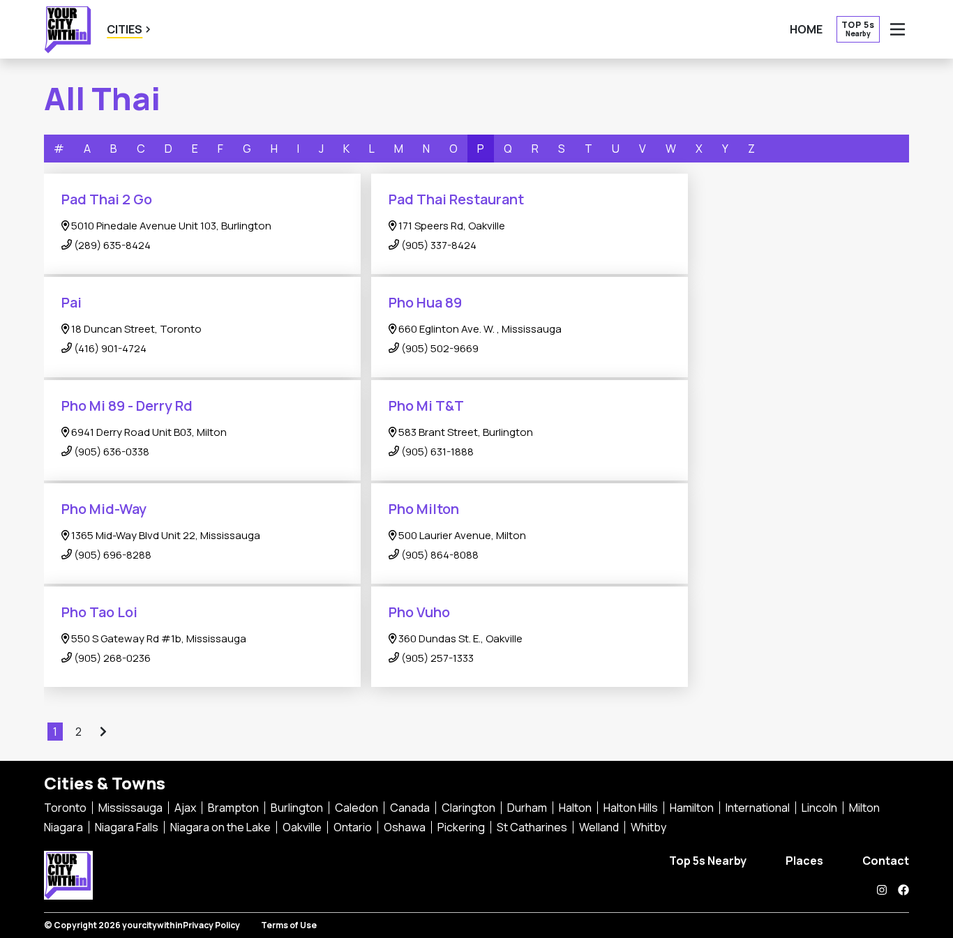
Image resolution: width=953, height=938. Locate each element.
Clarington (468, 807)
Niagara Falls (126, 827)
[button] (102, 732)
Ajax (185, 807)
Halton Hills (630, 807)
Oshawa (405, 827)
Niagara (63, 827)
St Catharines (532, 827)
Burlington (297, 807)
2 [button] (79, 731)
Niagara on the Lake (220, 827)
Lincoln (819, 807)
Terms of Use (289, 925)
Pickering (461, 827)
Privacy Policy (211, 925)
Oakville (302, 827)
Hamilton (692, 807)
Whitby (648, 827)
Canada (410, 807)
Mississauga (130, 807)
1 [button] (56, 731)
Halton (575, 807)
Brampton (233, 807)
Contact (885, 860)
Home (806, 29)
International (758, 807)
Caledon (356, 807)
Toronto (65, 807)
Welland (599, 827)
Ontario (352, 827)
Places (804, 860)
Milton (864, 807)
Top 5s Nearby (707, 860)
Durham (527, 807)
